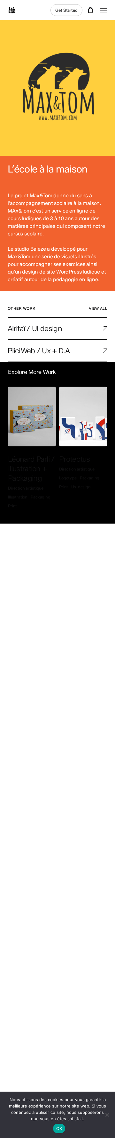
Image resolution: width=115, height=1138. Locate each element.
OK (59, 1128)
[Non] (107, 1115)
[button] (103, 10)
